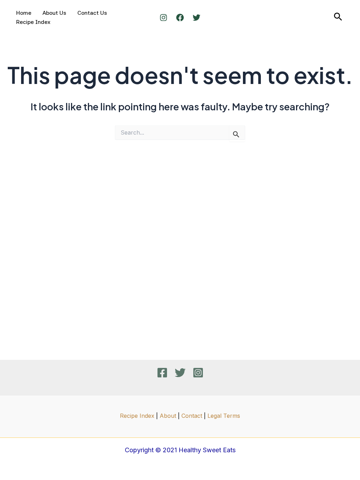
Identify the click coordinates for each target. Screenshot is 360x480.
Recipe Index (33, 22)
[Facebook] (180, 17)
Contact (191, 415)
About (168, 415)
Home (23, 12)
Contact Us (92, 12)
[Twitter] (196, 17)
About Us (54, 12)
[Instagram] (163, 17)
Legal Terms (223, 415)
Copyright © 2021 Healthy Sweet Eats (180, 450)
